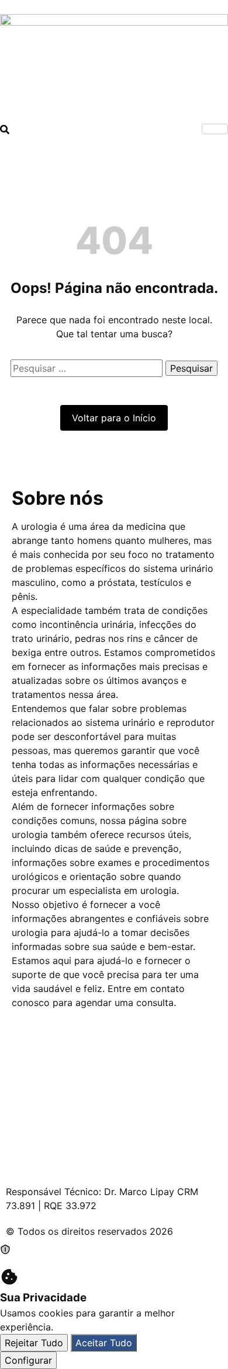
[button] (4, 131)
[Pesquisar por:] (88, 368)
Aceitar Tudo (103, 1343)
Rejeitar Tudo (34, 1343)
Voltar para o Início (114, 418)
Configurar (28, 1360)
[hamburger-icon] (215, 129)
